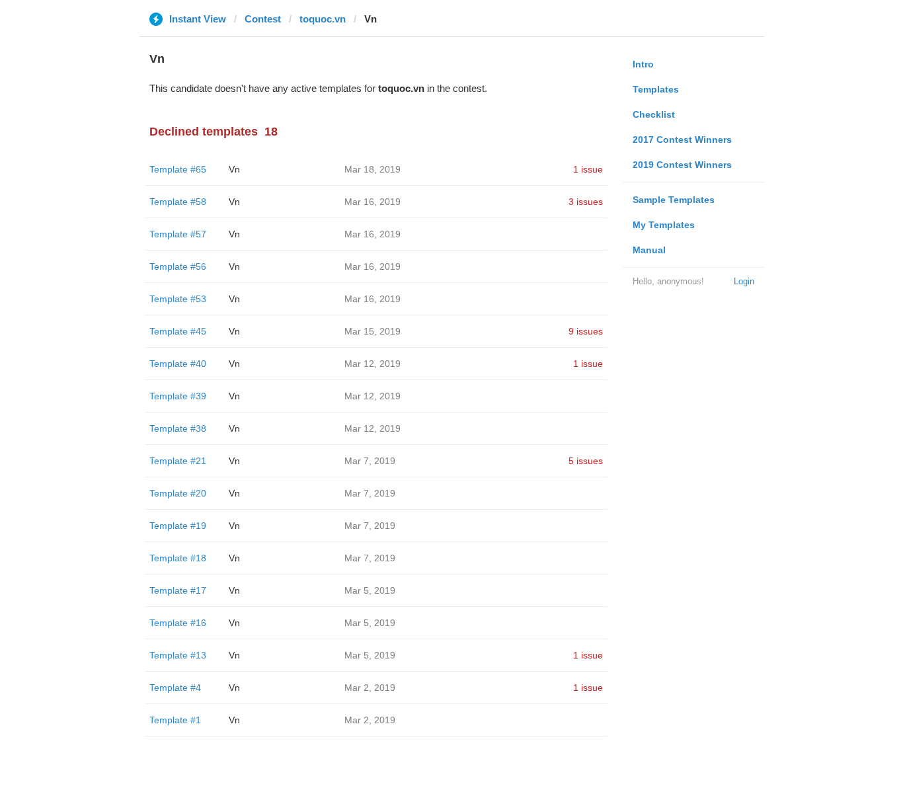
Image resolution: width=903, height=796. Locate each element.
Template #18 (177, 558)
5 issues (586, 461)
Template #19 (177, 525)
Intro (643, 64)
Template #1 (175, 720)
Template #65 (177, 169)
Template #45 (177, 331)
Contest (263, 18)
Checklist (654, 114)
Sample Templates (674, 199)
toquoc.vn (322, 18)
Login (744, 281)
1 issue (588, 169)
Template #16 (177, 622)
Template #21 (177, 461)
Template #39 (177, 396)
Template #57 (177, 234)
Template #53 (177, 299)
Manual (649, 250)
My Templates (664, 224)
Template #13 (177, 655)
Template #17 (177, 590)
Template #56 (177, 266)
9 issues (586, 331)
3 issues (586, 201)
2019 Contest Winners (682, 164)
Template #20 (177, 493)
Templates (656, 89)
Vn (234, 169)
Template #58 (177, 201)
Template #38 (177, 428)
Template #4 (175, 687)
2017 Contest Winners (682, 139)
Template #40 (177, 363)
